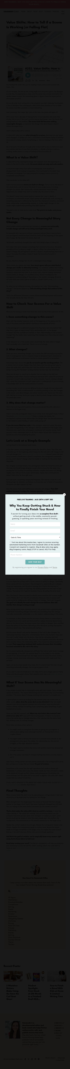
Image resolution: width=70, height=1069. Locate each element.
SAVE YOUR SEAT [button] (35, 562)
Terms (55, 567)
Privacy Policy (43, 567)
